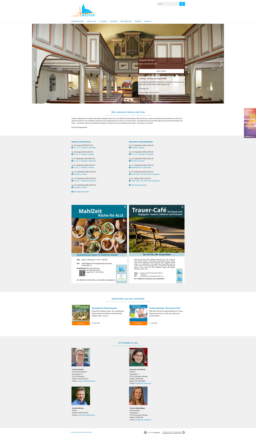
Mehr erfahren (94, 44)
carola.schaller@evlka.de (86, 381)
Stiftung (113, 21)
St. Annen (103, 21)
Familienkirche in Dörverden (141, 167)
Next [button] (221, 64)
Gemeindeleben (77, 21)
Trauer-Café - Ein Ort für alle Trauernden (145, 174)
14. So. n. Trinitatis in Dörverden (85, 161)
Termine (137, 21)
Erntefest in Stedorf (80, 187)
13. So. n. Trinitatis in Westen (84, 154)
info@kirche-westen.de (143, 383)
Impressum (74, 432)
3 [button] (131, 101)
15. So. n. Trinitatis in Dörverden (85, 181)
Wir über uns (126, 21)
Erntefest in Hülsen (80, 174)
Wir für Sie (91, 21)
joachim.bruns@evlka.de (86, 415)
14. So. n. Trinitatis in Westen (84, 167)
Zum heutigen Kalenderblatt (82, 66)
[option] (128, 64)
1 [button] (125, 101)
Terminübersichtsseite (81, 192)
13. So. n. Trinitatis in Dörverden (85, 147)
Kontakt (147, 21)
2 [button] (128, 101)
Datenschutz (82, 432)
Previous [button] (34, 64)
